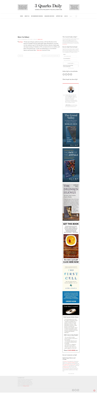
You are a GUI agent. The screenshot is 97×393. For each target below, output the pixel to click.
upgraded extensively (67, 364)
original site (66, 361)
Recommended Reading (37, 16)
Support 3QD (59, 16)
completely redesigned (71, 362)
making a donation (26, 385)
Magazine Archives (49, 16)
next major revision (66, 365)
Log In (66, 16)
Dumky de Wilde (66, 367)
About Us (27, 16)
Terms (70, 68)
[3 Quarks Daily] (48, 10)
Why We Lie (20, 55)
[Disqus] (39, 72)
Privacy (73, 68)
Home (21, 16)
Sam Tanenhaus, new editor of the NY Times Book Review (50, 55)
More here (39, 50)
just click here (65, 44)
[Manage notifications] (94, 390)
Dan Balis (73, 364)
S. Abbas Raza (39, 39)
